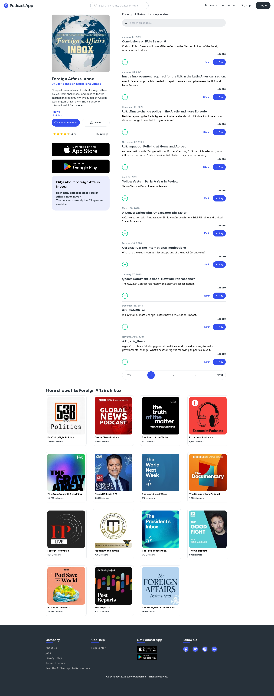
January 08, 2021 (131, 72)
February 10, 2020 (132, 243)
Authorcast (229, 5)
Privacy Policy (54, 658)
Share (98, 122)
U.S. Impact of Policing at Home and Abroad (154, 146)
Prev (128, 375)
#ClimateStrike (133, 310)
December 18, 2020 (132, 107)
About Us (51, 648)
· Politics (57, 115)
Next (220, 375)
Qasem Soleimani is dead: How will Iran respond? (158, 279)
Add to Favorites (68, 122)
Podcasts (211, 5)
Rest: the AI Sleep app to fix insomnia (68, 668)
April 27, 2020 (129, 177)
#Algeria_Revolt (134, 341)
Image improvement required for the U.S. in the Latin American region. (174, 76)
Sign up (246, 5)
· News (56, 111)
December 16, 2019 (132, 305)
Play (221, 62)
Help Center (98, 648)
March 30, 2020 (131, 208)
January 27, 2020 (131, 274)
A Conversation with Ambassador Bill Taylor (154, 212)
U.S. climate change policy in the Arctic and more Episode (164, 111)
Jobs (48, 653)
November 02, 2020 (133, 142)
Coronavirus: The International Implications (154, 247)
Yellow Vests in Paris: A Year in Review (150, 181)
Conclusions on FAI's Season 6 (144, 41)
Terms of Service (55, 663)
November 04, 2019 (133, 336)
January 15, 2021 (131, 37)
